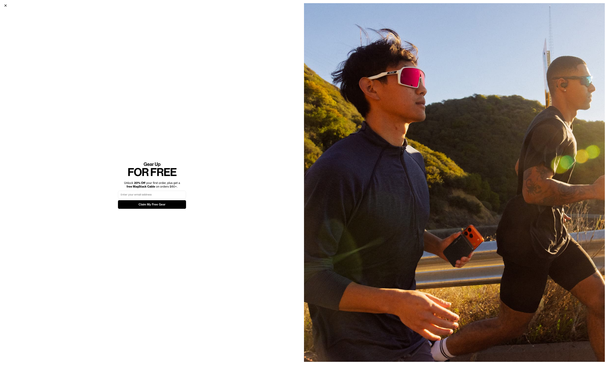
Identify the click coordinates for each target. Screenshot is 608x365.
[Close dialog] (5, 5)
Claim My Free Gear (152, 204)
